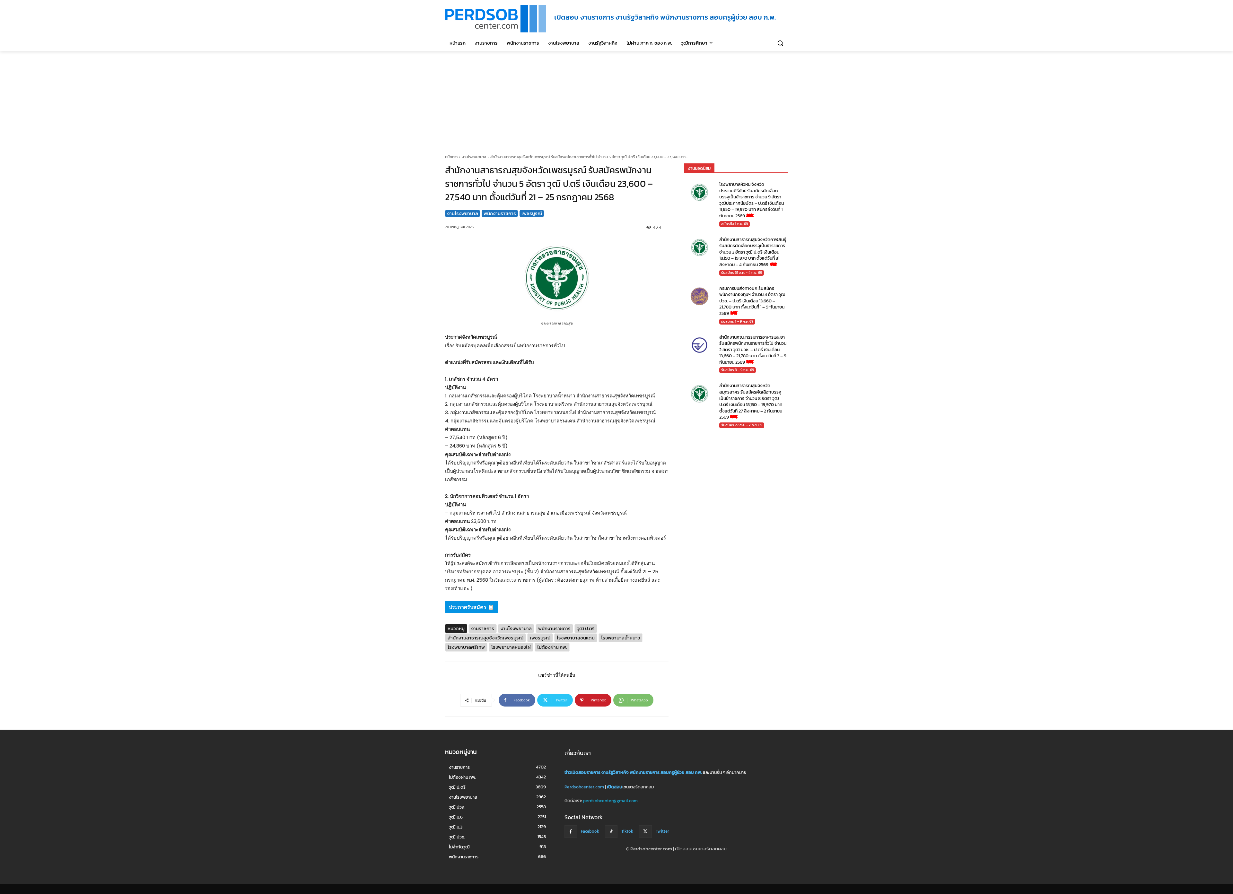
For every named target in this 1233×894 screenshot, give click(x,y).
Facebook (590, 831)
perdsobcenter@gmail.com (610, 800)
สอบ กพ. (694, 772)
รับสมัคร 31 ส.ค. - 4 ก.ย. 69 (741, 272)
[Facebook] (570, 831)
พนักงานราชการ (500, 213)
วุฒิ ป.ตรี (586, 628)
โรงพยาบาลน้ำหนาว (620, 637)
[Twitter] (645, 831)
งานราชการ (482, 628)
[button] (780, 43)
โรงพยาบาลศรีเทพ (466, 647)
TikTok (627, 831)
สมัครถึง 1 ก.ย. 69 (734, 223)
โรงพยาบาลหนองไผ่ (511, 647)
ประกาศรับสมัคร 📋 (471, 607)
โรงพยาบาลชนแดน (576, 637)
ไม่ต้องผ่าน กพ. (552, 647)
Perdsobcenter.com (584, 787)
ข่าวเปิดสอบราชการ (582, 772)
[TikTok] (611, 831)
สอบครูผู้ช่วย (672, 772)
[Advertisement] (616, 99)
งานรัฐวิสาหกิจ (615, 772)
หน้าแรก (451, 157)
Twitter (662, 831)
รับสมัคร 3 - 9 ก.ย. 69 (737, 369)
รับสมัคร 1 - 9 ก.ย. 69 (737, 321)
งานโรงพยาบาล (474, 157)
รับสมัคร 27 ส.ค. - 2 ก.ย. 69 (741, 425)
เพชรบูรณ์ (531, 213)
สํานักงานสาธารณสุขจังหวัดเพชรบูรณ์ (485, 637)
